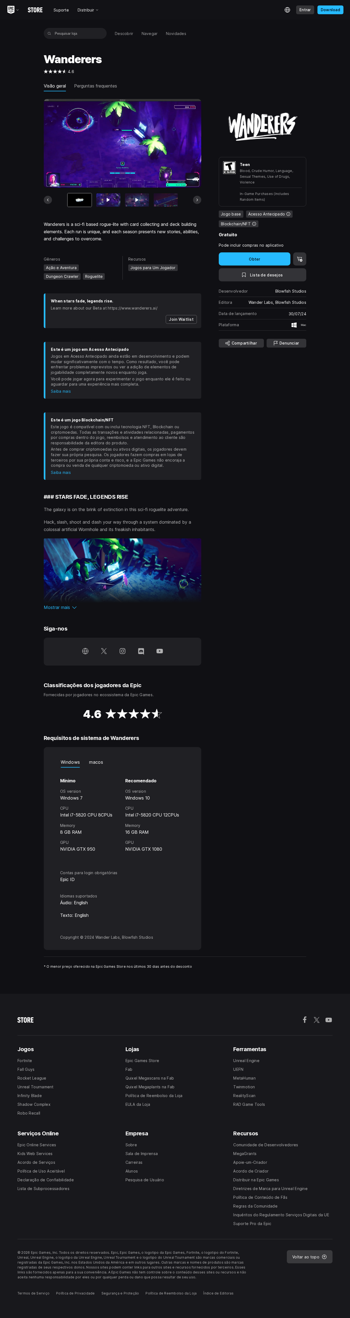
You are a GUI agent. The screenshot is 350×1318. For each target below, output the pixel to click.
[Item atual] (79, 200)
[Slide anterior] (48, 200)
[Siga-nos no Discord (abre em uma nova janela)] (141, 651)
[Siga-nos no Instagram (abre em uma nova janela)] (122, 651)
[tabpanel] (122, 814)
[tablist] (122, 762)
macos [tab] (96, 762)
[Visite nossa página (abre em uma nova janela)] (85, 651)
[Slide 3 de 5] (137, 200)
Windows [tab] (70, 762)
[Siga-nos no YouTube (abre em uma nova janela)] (160, 651)
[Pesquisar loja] (49, 33)
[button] (122, 607)
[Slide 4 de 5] (165, 200)
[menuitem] (124, 33)
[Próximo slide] (197, 200)
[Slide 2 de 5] (108, 200)
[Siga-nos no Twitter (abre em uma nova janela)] (104, 651)
